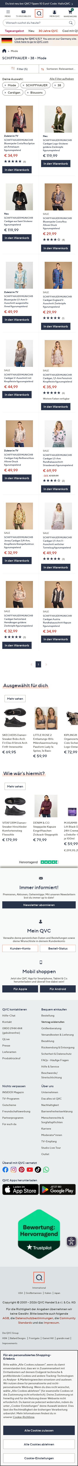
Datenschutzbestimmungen (34, 1318)
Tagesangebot (14, 31)
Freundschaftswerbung (16, 1111)
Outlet (45, 1154)
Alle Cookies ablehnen (39, 1444)
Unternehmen (49, 1092)
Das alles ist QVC (51, 1098)
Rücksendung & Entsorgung (57, 1047)
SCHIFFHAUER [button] (36, 85)
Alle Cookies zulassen (39, 1430)
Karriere (46, 1128)
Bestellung (47, 1015)
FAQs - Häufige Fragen (55, 1060)
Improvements (9, 1343)
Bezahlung (47, 1041)
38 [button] (59, 85)
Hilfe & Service (50, 1066)
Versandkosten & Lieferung (57, 1034)
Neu (31, 31)
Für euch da (9, 1124)
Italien (48, 1293)
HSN (4, 1338)
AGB (5, 1318)
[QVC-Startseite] (4, 51)
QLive (6, 1039)
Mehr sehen (15, 698)
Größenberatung (51, 1028)
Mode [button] (11, 85)
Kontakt (7, 1021)
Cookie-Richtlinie (23, 1417)
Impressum (51, 1322)
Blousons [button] (36, 92)
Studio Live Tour (51, 1147)
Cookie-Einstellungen (39, 1458)
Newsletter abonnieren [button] (39, 905)
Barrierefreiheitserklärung (57, 1111)
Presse (6, 1045)
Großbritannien (34, 1293)
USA (20, 1293)
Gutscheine (9, 1104)
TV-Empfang (49, 1141)
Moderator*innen (51, 1134)
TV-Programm (10, 1098)
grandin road (63, 1338)
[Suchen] (71, 22)
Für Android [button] (58, 989)
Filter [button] (22, 69)
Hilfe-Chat (8, 1015)
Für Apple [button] (20, 989)
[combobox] (35, 22)
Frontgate (34, 1338)
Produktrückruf (11, 1058)
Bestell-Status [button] (58, 948)
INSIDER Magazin (13, 1092)
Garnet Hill (48, 1338)
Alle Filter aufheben (62, 78)
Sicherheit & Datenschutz (56, 1053)
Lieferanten (9, 1051)
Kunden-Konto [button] (20, 948)
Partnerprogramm (12, 1117)
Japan (57, 1293)
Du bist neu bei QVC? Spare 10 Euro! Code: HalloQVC (38, 3)
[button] (8, 14)
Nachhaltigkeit (50, 1104)
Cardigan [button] (13, 92)
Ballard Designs (18, 1338)
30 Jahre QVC (48, 31)
